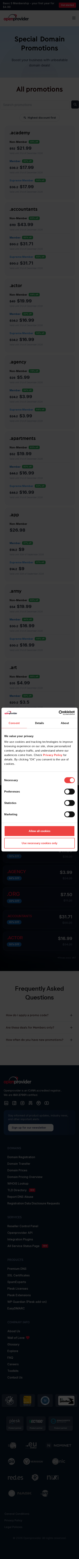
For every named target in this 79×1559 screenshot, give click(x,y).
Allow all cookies (39, 831)
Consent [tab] (14, 722)
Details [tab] (39, 722)
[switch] (69, 792)
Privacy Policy (52, 755)
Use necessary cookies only (39, 843)
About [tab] (65, 722)
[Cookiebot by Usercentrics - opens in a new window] (59, 712)
